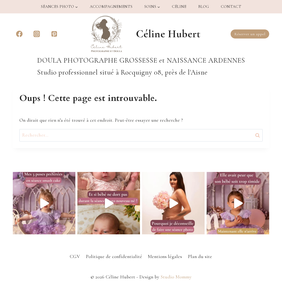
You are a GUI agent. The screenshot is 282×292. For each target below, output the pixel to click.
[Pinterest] (54, 34)
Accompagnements (111, 6)
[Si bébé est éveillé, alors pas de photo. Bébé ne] (108, 203)
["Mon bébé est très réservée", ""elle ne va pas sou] (238, 203)
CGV (75, 256)
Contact (231, 6)
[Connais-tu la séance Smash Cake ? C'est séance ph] (44, 203)
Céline (179, 6)
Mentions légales (165, 256)
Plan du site (200, 256)
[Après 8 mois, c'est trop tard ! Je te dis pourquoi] (173, 203)
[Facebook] (19, 34)
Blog (203, 6)
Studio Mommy (176, 277)
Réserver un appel (249, 34)
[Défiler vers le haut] (270, 261)
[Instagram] (36, 34)
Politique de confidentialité (114, 256)
